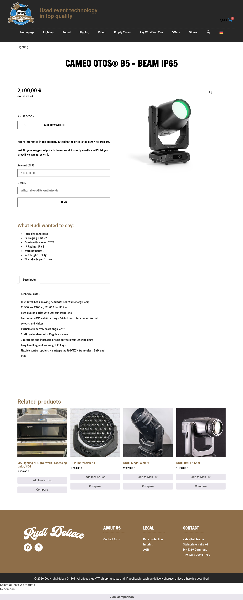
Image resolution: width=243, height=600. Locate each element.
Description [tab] (29, 280)
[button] (238, 598)
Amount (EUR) (25, 165)
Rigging (84, 32)
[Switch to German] (221, 32)
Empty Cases (122, 32)
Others (193, 32)
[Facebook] (28, 547)
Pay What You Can (151, 32)
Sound (66, 32)
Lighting (48, 32)
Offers (176, 32)
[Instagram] (39, 547)
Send (63, 202)
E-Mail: (21, 183)
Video (101, 32)
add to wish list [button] (42, 480)
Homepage (27, 32)
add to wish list (55, 125)
